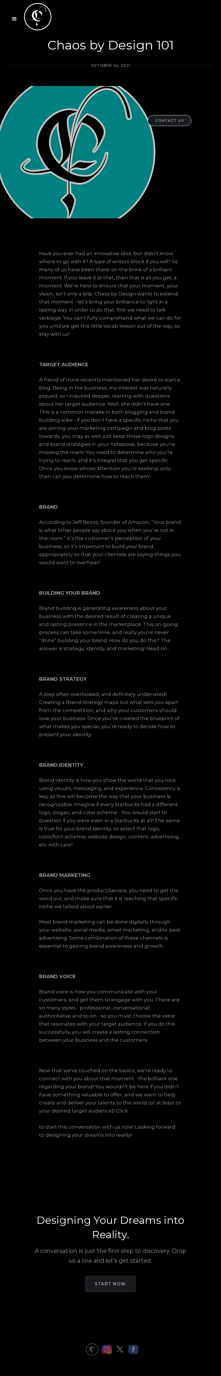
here (45, 1119)
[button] (14, 19)
